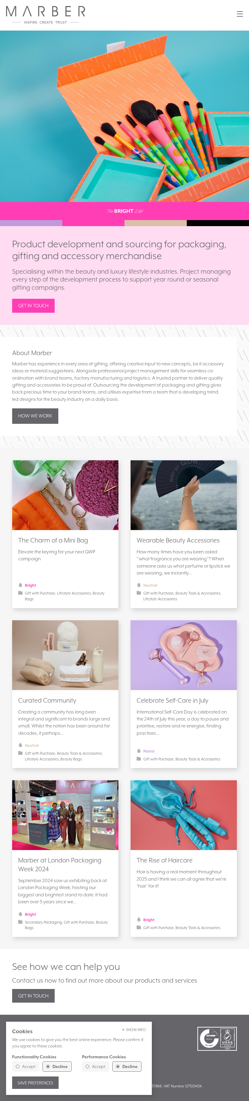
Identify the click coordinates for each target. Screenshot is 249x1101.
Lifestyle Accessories (74, 593)
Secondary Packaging (43, 922)
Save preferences (35, 1082)
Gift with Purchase (40, 593)
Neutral (150, 585)
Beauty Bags (71, 759)
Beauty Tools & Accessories (198, 593)
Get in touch (33, 305)
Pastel (148, 751)
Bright (30, 585)
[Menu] (240, 14)
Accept (29, 1066)
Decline (60, 1066)
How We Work (35, 416)
